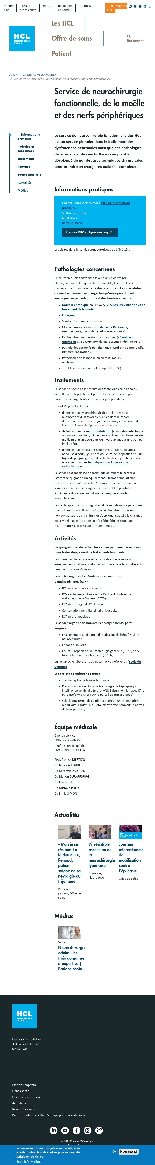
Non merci (128, 1151)
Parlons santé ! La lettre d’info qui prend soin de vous (48, 1115)
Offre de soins (72, 38)
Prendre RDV (8, 8)
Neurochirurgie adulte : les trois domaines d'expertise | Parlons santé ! (71, 958)
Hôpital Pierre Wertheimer (39, 74)
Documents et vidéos (26, 1097)
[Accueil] (22, 38)
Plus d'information (28, 1161)
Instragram (87, 1130)
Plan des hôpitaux (24, 1085)
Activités (24, 166)
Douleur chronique (75, 305)
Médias (23, 190)
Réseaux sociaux (23, 1109)
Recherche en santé (65, 8)
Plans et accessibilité (28, 8)
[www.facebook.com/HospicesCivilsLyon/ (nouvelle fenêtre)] (135, 6)
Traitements (26, 159)
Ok (114, 1151)
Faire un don (116, 8)
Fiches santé (20, 1091)
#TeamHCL (86, 6)
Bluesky (99, 1130)
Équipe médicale (29, 174)
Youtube (64, 1130)
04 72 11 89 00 (72, 223)
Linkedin (53, 1130)
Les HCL (62, 23)
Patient (61, 53)
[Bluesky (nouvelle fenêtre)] (130, 6)
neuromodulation (98, 431)
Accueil (13, 74)
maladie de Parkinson (112, 327)
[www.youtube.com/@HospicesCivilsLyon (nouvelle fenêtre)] (150, 6)
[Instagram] (140, 6)
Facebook (76, 1130)
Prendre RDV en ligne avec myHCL (90, 232)
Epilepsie (68, 315)
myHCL (47, 6)
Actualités (25, 182)
